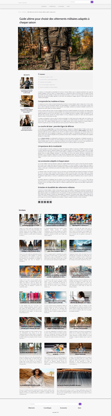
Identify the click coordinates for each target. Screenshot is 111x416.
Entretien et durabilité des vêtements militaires (48, 87)
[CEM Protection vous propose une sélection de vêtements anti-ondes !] (80, 297)
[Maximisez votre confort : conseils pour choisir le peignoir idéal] (55, 246)
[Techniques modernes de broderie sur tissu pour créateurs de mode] (30, 323)
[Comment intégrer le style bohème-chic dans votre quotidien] (80, 323)
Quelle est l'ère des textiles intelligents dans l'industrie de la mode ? (30, 251)
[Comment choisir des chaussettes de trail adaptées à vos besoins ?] (80, 220)
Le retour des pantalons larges (28, 352)
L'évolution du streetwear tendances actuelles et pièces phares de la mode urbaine (55, 276)
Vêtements (43, 6)
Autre (68, 6)
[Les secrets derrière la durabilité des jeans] (74, 378)
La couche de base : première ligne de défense (48, 79)
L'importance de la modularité (45, 82)
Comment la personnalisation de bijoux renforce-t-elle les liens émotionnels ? (27, 110)
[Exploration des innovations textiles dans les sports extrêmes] (55, 297)
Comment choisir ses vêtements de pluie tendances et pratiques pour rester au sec (30, 276)
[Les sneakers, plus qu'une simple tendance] (55, 349)
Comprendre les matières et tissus (46, 77)
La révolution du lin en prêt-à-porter (30, 385)
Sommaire (42, 74)
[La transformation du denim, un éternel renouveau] (80, 349)
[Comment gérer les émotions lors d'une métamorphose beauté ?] (26, 120)
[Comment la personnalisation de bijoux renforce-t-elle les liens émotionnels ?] (26, 101)
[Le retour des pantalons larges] (30, 349)
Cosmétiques (52, 6)
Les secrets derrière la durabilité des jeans (69, 385)
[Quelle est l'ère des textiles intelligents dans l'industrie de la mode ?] (30, 246)
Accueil (19, 12)
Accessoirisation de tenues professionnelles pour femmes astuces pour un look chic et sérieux (80, 276)
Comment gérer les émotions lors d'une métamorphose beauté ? (26, 129)
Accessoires (61, 6)
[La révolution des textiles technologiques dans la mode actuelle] (26, 83)
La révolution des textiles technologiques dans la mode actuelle (27, 91)
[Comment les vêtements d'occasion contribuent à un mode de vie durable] (30, 297)
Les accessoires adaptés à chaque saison (47, 85)
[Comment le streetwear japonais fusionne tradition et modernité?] (55, 220)
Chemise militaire (82, 179)
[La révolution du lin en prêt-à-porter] (36, 378)
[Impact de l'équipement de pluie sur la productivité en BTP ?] (80, 246)
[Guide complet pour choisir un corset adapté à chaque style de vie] (55, 323)
